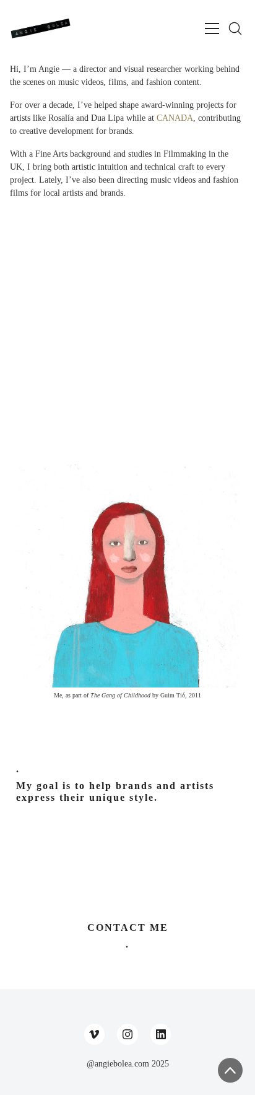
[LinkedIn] (160, 1034)
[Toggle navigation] (212, 28)
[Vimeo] (94, 1034)
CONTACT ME (127, 927)
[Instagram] (127, 1034)
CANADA (175, 118)
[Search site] (235, 28)
